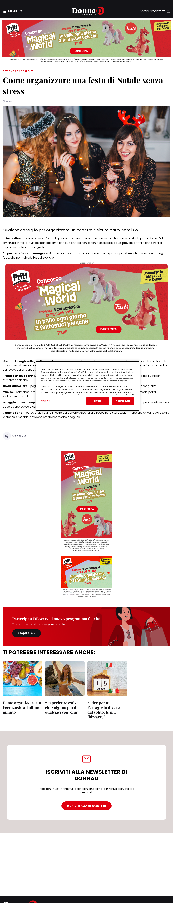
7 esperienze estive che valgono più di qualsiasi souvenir (62, 707)
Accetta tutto (123, 400)
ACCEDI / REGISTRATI (152, 11)
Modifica (45, 400)
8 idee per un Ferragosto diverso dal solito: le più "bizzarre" (104, 709)
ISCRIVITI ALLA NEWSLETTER (86, 806)
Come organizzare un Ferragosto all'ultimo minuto (22, 707)
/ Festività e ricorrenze (18, 71)
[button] (10, 11)
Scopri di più (26, 633)
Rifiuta (97, 400)
